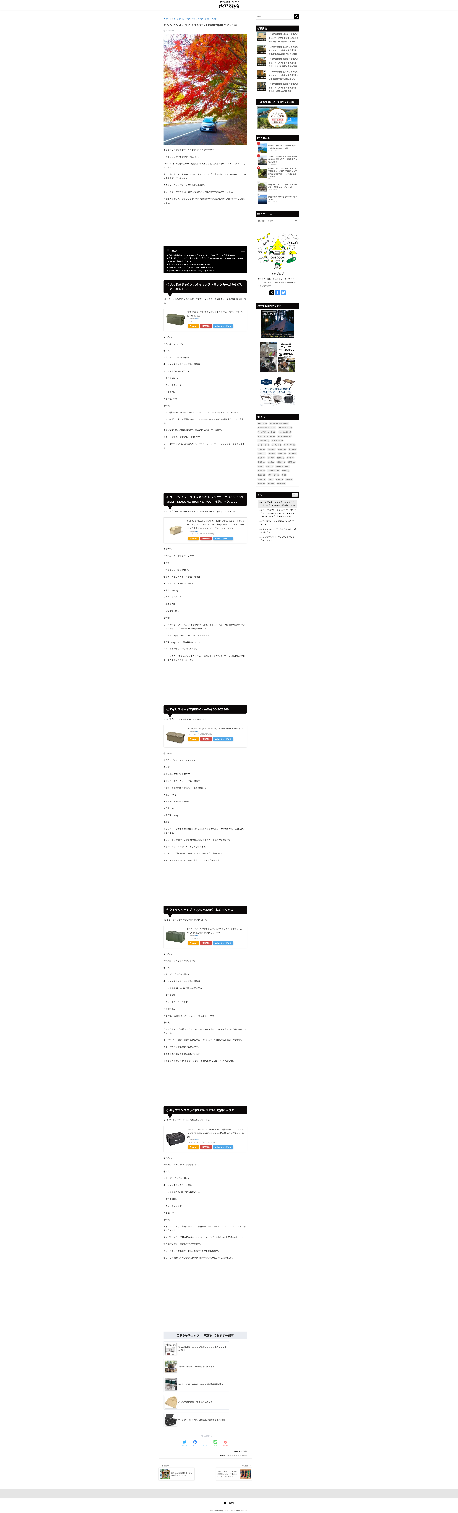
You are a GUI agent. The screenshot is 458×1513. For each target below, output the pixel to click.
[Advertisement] (205, 224)
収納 (245, 1451)
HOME (230, 1502)
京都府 (271, 449)
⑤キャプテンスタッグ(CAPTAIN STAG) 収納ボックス (191, 270)
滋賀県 (291, 462)
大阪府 (261, 453)
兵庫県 (282, 449)
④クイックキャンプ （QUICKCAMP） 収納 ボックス (190, 267)
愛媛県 (261, 462)
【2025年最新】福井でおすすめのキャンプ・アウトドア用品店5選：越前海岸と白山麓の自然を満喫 (283, 38)
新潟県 (271, 462)
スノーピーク (263, 441)
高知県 (261, 483)
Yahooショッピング (223, 326)
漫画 (260, 466)
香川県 (289, 479)
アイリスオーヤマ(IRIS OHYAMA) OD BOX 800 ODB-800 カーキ (215, 728)
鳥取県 (271, 483)
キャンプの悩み (284, 432)
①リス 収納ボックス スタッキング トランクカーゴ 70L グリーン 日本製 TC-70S (202, 255)
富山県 (261, 458)
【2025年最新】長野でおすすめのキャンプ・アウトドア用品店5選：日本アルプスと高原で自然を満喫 (283, 63)
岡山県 (280, 458)
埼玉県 (292, 449)
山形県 (271, 458)
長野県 (261, 479)
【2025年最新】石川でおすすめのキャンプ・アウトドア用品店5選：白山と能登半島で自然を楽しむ (283, 75)
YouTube (262, 423)
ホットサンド (263, 445)
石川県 (261, 471)
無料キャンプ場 (282, 466)
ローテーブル (289, 445)
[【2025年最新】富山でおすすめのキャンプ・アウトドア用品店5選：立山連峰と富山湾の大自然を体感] (261, 49)
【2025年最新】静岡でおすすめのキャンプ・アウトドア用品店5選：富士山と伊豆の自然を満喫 (283, 88)
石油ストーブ (273, 471)
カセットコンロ (285, 428)
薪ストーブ (273, 475)
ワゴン (261, 449)
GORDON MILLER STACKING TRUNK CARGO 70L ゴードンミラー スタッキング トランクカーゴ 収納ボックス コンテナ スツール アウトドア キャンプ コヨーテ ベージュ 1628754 (216, 524)
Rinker (196, 318)
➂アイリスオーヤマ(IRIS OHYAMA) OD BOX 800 (189, 264)
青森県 (279, 479)
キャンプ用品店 (284, 436)
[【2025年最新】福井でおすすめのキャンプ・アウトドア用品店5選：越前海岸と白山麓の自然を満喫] (261, 36)
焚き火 (269, 466)
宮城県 (292, 453)
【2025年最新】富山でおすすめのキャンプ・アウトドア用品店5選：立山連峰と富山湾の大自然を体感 (283, 50)
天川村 (271, 453)
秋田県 (285, 471)
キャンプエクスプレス (266, 436)
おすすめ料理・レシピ (267, 428)
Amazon (193, 326)
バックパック (277, 441)
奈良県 (282, 453)
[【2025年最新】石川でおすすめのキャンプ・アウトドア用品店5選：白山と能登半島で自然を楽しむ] (261, 74)
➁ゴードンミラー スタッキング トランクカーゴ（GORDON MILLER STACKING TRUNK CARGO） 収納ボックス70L (205, 260)
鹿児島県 (281, 483)
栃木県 (281, 462)
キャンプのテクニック (267, 432)
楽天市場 (206, 326)
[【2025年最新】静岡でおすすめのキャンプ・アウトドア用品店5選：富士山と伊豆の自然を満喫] (261, 86)
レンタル (276, 445)
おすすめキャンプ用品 (237, 1455)
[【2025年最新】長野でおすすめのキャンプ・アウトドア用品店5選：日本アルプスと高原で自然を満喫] (261, 61)
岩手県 (290, 458)
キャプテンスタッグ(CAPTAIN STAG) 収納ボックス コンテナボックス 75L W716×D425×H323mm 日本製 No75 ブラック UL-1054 (215, 1133)
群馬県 (261, 475)
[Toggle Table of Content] (241, 250)
